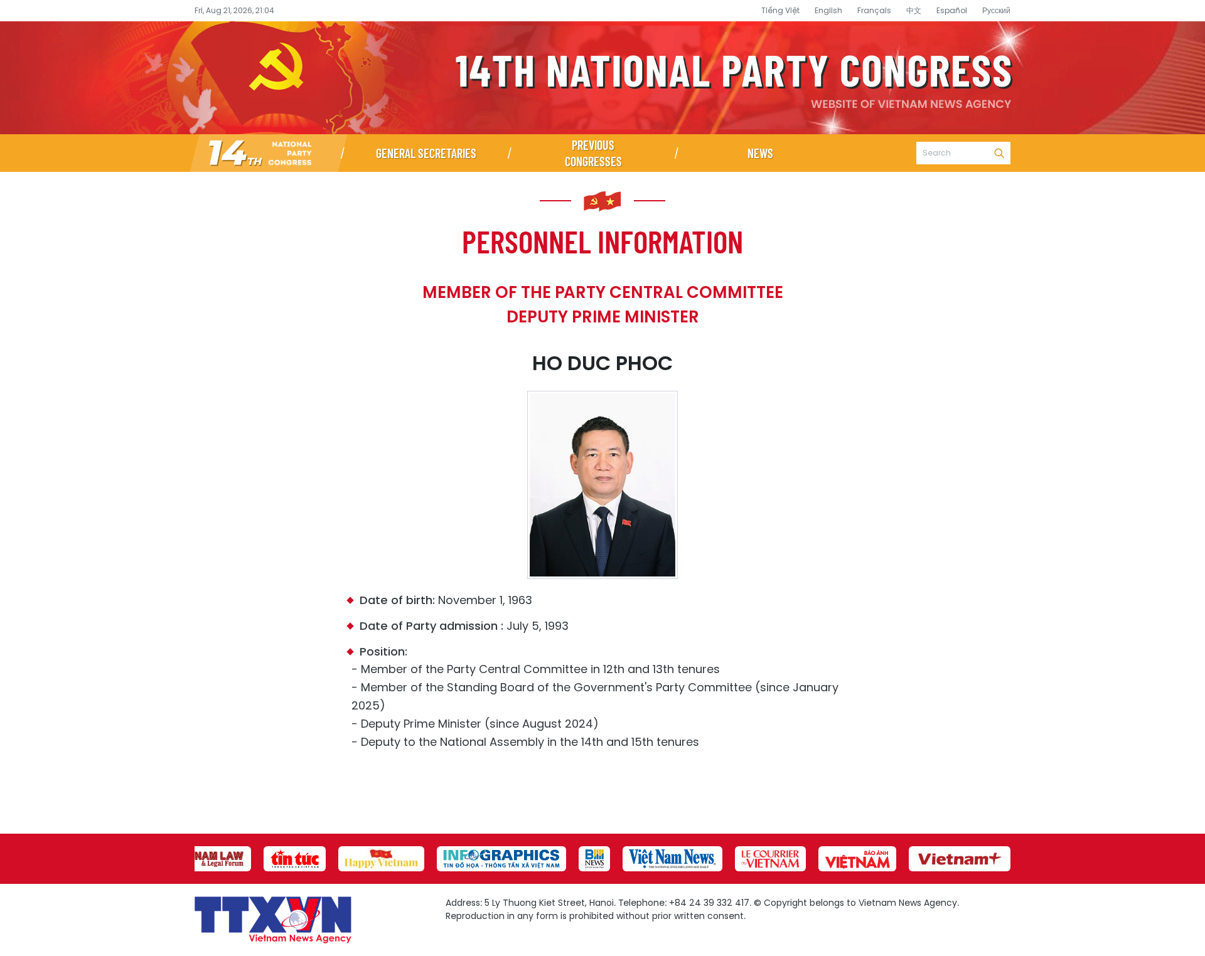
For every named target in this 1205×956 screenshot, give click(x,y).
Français (874, 10)
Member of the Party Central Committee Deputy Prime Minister (602, 304)
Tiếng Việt (780, 10)
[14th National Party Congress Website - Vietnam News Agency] (269, 153)
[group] (207, 858)
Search (999, 153)
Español (951, 10)
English (828, 10)
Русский (996, 10)
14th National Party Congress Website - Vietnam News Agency (602, 77)
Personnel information (602, 241)
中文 (913, 10)
